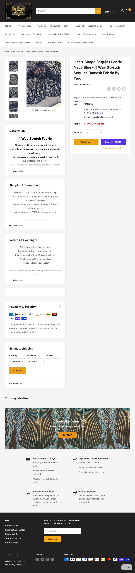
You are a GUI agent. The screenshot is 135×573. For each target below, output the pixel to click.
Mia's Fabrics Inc (82, 85)
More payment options (113, 148)
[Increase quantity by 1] (101, 132)
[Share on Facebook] (109, 89)
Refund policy (12, 542)
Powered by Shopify (13, 565)
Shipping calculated (93, 117)
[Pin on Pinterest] (114, 89)
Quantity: (78, 132)
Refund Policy (15, 383)
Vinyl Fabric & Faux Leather (18, 42)
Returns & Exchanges (15, 530)
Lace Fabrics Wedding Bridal (89, 26)
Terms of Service (13, 538)
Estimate (17, 370)
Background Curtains (31, 34)
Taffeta (39, 42)
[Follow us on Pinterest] (52, 559)
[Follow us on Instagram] (47, 559)
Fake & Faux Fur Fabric (59, 34)
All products (18, 52)
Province (31, 355)
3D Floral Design (117, 26)
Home (8, 26)
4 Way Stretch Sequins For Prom (52, 26)
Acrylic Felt (10, 34)
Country (13, 355)
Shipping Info (11, 534)
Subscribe (52, 539)
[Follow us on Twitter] (42, 559)
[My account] (122, 10)
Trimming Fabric (55, 42)
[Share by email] (124, 89)
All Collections (25, 26)
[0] (127, 10)
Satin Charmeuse (85, 34)
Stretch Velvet (108, 34)
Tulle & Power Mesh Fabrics (80, 42)
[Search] (98, 11)
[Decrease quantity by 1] (87, 132)
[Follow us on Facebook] (37, 559)
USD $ (9, 555)
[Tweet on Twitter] (119, 89)
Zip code (49, 355)
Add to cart (86, 142)
